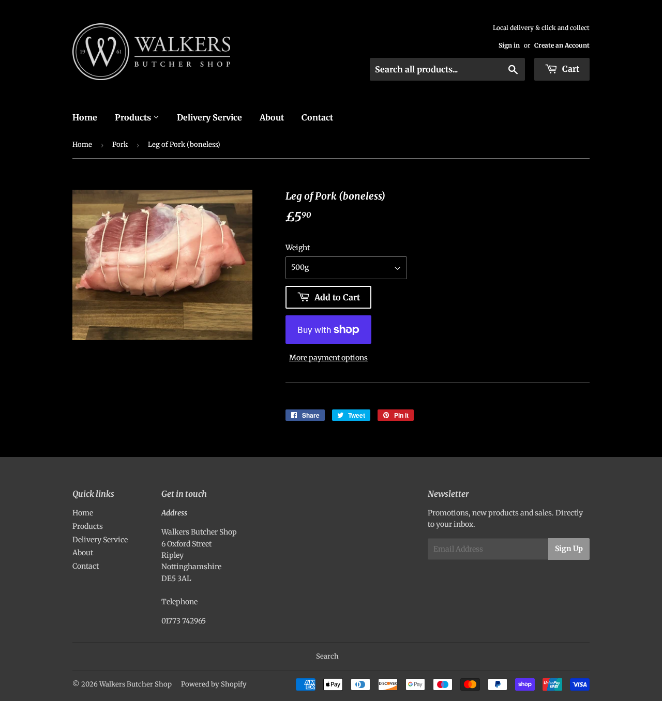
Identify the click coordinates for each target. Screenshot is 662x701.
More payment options (328, 357)
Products (134, 117)
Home (84, 117)
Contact (317, 117)
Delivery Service (209, 117)
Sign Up (569, 548)
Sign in (509, 45)
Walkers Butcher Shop (135, 684)
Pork (120, 144)
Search (327, 656)
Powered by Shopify (214, 684)
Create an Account (562, 45)
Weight (297, 247)
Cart (569, 69)
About (272, 117)
